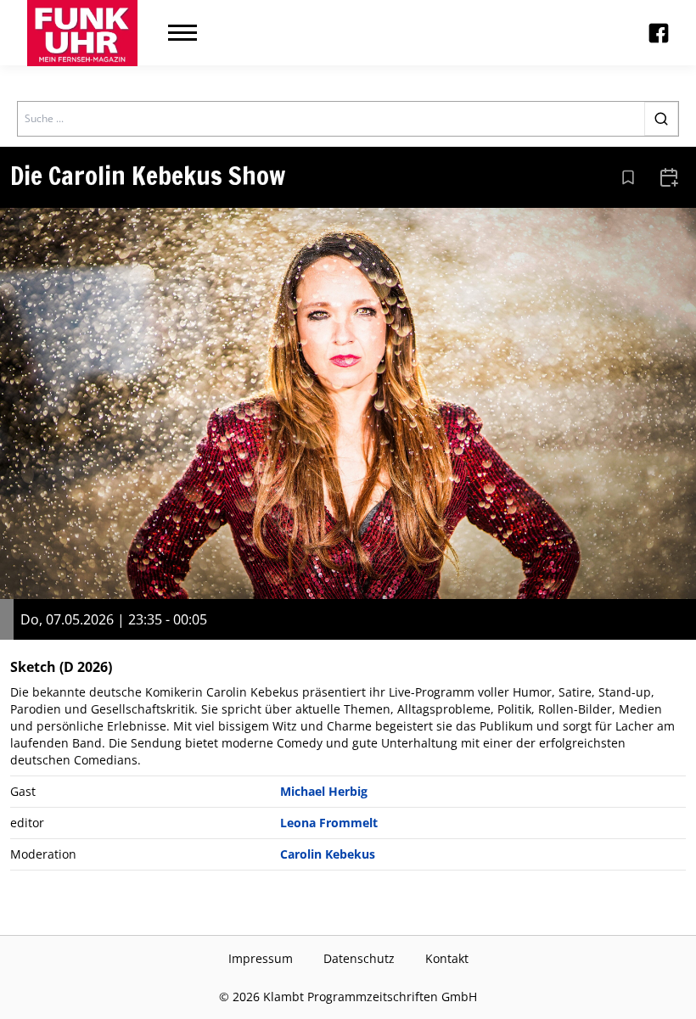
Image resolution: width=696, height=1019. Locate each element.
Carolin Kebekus (327, 854)
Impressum (260, 958)
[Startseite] (82, 33)
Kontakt (447, 958)
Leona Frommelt (329, 823)
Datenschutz (359, 958)
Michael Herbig (324, 791)
